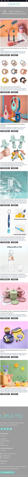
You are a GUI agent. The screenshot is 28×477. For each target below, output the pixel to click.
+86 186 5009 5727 (6, 457)
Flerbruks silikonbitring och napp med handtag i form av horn (13, 388)
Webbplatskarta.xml (4, 445)
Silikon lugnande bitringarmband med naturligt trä (10, 87)
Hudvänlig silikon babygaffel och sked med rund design (12, 162)
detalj (14, 55)
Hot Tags (2, 443)
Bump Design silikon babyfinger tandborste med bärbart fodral (13, 200)
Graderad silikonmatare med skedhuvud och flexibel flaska (12, 274)
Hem (11, 11)
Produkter (18, 11)
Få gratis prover (7, 472)
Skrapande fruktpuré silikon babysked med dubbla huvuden (12, 237)
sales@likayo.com (6, 455)
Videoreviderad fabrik (4, 441)
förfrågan (5, 55)
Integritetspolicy (3, 438)
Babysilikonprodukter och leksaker (14, 13)
